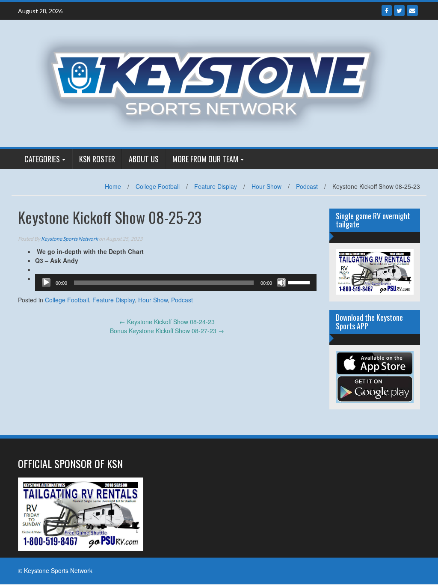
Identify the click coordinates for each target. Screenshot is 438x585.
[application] (176, 282)
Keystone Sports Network (69, 239)
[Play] (46, 282)
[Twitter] (399, 10)
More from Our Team (205, 158)
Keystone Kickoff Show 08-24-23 (167, 321)
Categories (42, 158)
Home (113, 186)
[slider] (300, 282)
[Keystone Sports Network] (216, 82)
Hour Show (266, 186)
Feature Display (215, 186)
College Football (158, 186)
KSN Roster (97, 158)
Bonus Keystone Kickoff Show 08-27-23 (167, 330)
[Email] (412, 10)
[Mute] (281, 282)
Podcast (307, 186)
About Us (144, 158)
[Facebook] (387, 10)
